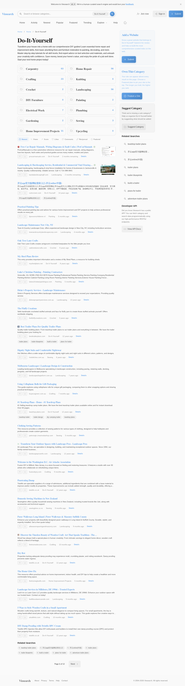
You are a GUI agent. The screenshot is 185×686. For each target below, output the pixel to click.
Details (83, 156)
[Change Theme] (125, 22)
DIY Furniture (34, 100)
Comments (69, 139)
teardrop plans (69, 417)
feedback (130, 4)
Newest (24, 139)
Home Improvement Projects (43, 131)
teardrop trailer (24, 417)
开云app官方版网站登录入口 (29, 198)
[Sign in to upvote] (19, 156)
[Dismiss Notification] (180, 4)
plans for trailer (66, 342)
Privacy (44, 681)
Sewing (80, 121)
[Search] (112, 14)
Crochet (30, 89)
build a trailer (52, 342)
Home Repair (84, 69)
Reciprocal (83, 139)
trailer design (38, 417)
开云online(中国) (50, 198)
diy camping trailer (53, 417)
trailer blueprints (37, 342)
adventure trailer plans (80, 653)
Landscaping (83, 89)
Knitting (81, 79)
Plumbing (81, 110)
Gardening (32, 121)
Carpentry (32, 69)
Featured (97, 139)
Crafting (31, 79)
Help (58, 681)
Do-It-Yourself (53, 156)
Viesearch (7, 14)
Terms (51, 681)
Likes (56, 139)
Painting (81, 100)
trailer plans (23, 342)
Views (35, 139)
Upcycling (82, 131)
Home (19, 32)
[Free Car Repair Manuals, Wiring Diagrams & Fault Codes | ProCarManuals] (108, 151)
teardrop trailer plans (28, 648)
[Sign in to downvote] (25, 156)
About (36, 681)
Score (46, 139)
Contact (65, 681)
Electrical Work (35, 110)
